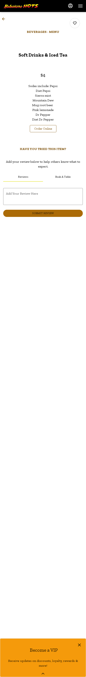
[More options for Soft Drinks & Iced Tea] (75, 23)
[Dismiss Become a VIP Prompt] (79, 645)
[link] (43, 128)
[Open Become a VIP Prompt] (43, 673)
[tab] (23, 177)
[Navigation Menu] (80, 6)
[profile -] (70, 5)
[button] (5, 19)
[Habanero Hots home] (21, 6)
